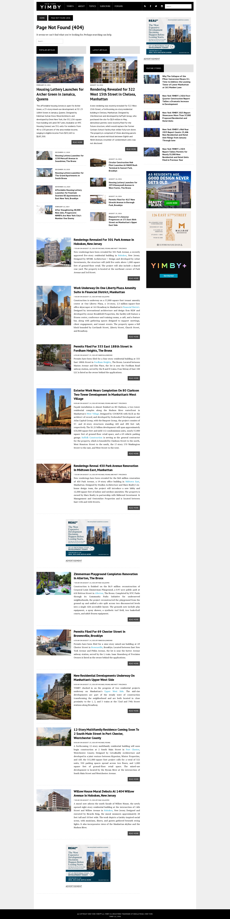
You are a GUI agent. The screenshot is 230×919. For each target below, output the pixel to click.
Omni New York (55, 119)
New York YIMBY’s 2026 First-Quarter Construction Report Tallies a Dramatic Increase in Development (176, 99)
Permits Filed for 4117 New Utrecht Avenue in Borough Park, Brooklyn (122, 202)
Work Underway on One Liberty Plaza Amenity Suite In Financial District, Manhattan (105, 290)
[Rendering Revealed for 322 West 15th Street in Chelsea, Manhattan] (113, 81)
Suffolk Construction (92, 437)
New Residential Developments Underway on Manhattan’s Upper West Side (104, 677)
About (81, 6)
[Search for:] (49, 40)
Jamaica (54, 112)
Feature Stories (153, 68)
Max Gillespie (103, 297)
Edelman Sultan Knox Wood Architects (53, 116)
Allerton (99, 593)
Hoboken (122, 255)
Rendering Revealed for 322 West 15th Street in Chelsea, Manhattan (113, 94)
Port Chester (132, 749)
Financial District (131, 307)
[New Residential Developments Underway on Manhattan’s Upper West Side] (53, 718)
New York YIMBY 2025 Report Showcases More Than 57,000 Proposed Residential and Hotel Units (176, 116)
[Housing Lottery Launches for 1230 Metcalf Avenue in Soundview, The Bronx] (44, 158)
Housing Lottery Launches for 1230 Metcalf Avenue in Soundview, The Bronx (69, 158)
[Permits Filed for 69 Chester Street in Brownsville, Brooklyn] (53, 653)
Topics (92, 6)
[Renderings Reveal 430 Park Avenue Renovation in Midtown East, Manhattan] (53, 481)
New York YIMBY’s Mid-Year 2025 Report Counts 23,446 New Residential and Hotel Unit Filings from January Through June (175, 135)
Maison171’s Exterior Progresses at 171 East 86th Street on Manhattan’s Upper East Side (123, 220)
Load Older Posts (88, 900)
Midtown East (132, 481)
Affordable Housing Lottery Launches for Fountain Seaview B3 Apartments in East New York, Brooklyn (68, 194)
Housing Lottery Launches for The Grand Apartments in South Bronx (69, 175)
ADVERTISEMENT (74, 560)
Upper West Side (114, 691)
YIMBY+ (70, 6)
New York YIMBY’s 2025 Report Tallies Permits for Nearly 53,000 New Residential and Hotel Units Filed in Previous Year (175, 154)
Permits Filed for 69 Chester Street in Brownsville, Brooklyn (99, 633)
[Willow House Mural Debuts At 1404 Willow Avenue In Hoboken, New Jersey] (53, 809)
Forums (119, 6)
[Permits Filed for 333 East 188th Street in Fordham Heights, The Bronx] (53, 369)
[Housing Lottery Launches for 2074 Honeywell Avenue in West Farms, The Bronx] (98, 185)
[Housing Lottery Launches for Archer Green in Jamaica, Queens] (60, 81)
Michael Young (104, 743)
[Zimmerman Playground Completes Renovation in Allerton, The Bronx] (53, 593)
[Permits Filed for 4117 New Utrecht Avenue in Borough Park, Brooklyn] (98, 202)
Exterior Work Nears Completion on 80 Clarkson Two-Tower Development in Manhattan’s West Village (106, 394)
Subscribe (105, 6)
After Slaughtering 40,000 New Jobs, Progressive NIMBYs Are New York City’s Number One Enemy (68, 214)
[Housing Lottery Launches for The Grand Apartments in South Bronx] (44, 175)
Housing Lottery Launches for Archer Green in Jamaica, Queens (60, 94)
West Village (93, 413)
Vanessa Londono (105, 355)
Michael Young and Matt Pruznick (112, 248)
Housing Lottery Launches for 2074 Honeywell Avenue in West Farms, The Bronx (123, 185)
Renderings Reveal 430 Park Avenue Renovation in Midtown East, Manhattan (106, 468)
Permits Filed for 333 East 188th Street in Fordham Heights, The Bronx (103, 348)
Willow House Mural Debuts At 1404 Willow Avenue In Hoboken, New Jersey (104, 793)
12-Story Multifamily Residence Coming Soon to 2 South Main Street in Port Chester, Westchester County (106, 733)
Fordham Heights (102, 362)
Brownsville (96, 647)
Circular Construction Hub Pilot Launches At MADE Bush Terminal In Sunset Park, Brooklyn (123, 166)
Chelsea (102, 112)
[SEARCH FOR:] (178, 6)
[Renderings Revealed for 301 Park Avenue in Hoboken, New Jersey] (53, 265)
